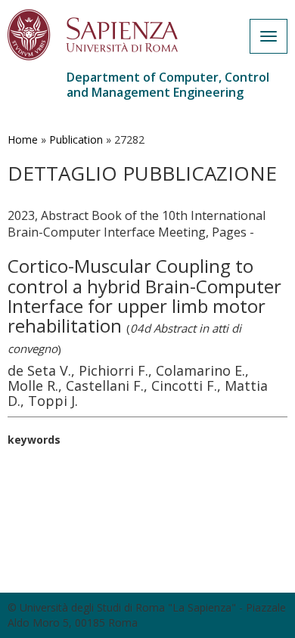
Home (23, 139)
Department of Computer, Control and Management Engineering (168, 85)
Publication (76, 139)
